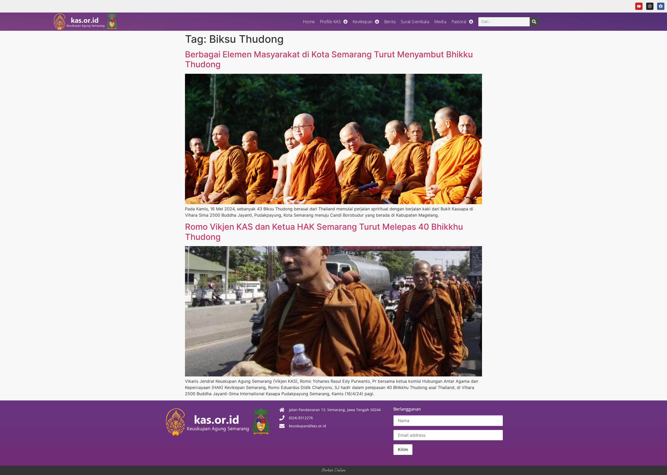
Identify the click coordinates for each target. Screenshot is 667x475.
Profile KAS (330, 22)
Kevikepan (362, 22)
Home (309, 22)
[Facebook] (660, 6)
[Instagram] (649, 6)
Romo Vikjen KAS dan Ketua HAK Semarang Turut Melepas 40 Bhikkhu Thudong (324, 232)
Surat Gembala (415, 22)
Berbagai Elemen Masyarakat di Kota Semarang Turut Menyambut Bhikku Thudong (329, 59)
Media (440, 22)
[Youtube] (639, 6)
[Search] (534, 21)
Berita (390, 22)
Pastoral (459, 22)
